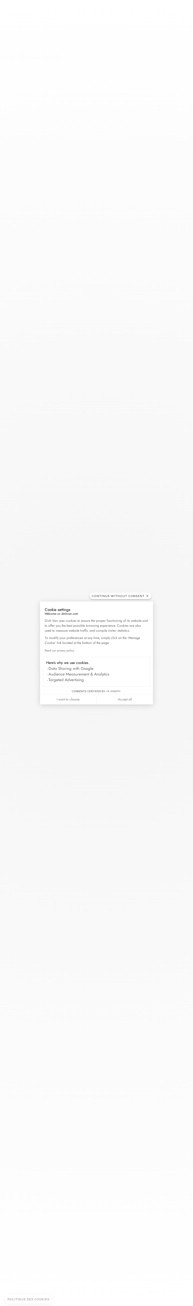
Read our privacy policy (59, 650)
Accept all (125, 699)
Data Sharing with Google (70, 668)
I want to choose (68, 699)
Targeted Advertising (66, 680)
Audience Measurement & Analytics (78, 674)
